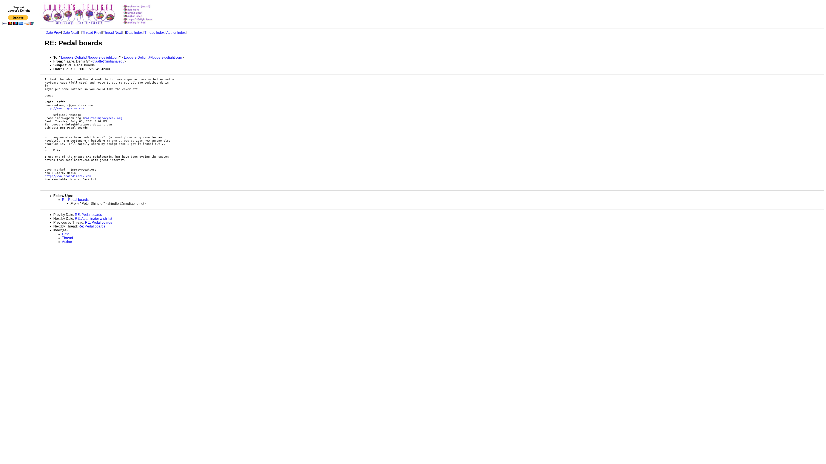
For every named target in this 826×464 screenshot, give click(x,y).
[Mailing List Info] (143, 25)
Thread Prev (91, 32)
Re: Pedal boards (75, 199)
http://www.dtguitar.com (64, 108)
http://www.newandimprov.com (68, 176)
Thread (67, 238)
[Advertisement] (19, 115)
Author (67, 242)
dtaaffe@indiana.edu (108, 61)
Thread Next (112, 32)
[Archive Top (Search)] (143, 7)
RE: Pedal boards (88, 215)
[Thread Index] (143, 13)
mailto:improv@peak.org (103, 118)
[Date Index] (143, 10)
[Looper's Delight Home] (143, 19)
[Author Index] (143, 16)
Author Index (176, 32)
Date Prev (53, 32)
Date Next (70, 32)
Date (65, 234)
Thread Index (154, 32)
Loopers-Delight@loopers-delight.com (90, 57)
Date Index (134, 32)
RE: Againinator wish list (93, 218)
